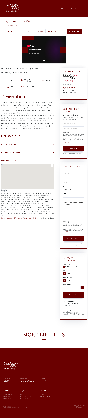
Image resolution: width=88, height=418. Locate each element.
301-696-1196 (69, 87)
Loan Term (66, 264)
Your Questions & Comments (70, 200)
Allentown (27, 218)
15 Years (75, 266)
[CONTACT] (74, 31)
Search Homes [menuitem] (8, 394)
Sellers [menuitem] (42, 394)
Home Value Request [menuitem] (47, 396)
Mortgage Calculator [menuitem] (26, 396)
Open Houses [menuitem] (7, 396)
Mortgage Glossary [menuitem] (26, 398)
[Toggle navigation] (80, 8)
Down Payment (67, 277)
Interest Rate (67, 284)
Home (3, 218)
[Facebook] (42, 381)
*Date (64, 187)
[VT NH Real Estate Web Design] (79, 407)
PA (15, 218)
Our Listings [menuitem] (7, 398)
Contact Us (65, 94)
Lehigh (20, 218)
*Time (64, 193)
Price (64, 270)
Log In (70, 8)
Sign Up (63, 8)
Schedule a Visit (79, 167)
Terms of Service (72, 245)
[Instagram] (45, 381)
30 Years (67, 266)
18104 (35, 218)
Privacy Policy (66, 142)
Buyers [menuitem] (22, 394)
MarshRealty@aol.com (27, 381)
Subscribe (73, 148)
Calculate (73, 295)
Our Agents (71, 94)
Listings (9, 218)
